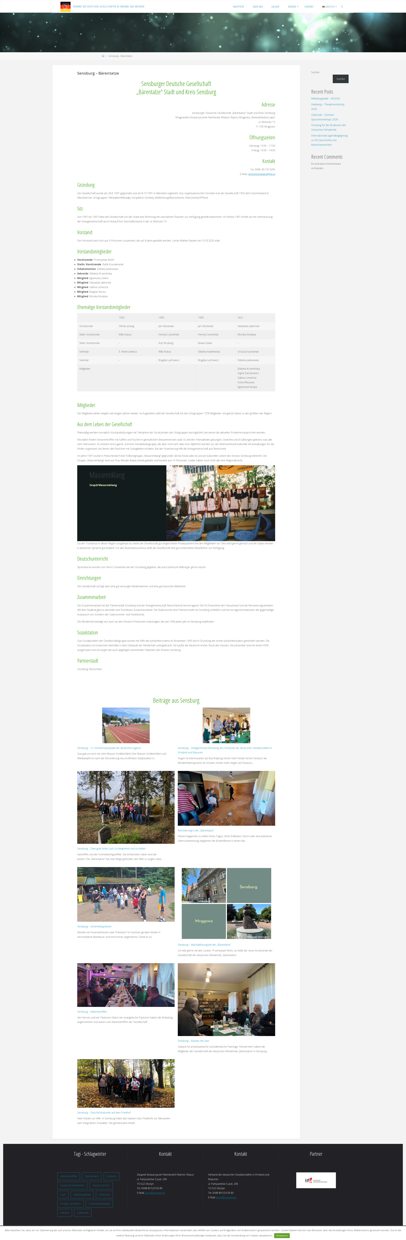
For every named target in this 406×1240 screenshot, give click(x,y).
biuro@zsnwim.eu (155, 1193)
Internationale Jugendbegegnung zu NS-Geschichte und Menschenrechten (329, 140)
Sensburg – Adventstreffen (92, 1011)
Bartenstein (91, 1176)
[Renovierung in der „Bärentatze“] (226, 798)
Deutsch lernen (101, 1185)
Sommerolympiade (99, 1203)
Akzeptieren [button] (282, 1235)
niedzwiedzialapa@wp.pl (261, 174)
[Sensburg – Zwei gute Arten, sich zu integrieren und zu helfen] (126, 807)
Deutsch (111, 1176)
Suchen (315, 72)
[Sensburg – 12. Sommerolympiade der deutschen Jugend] (126, 725)
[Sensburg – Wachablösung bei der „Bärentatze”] (226, 903)
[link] (342, 6)
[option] (316, 1180)
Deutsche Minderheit (72, 1185)
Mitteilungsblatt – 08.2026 (325, 98)
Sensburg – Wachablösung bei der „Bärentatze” (205, 944)
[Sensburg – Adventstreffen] (126, 985)
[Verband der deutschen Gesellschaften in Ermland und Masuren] (65, 6)
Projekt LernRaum (70, 1203)
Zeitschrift (82, 1213)
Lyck (62, 1194)
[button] (289, 1181)
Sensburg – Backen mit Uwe (193, 1041)
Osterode (104, 1194)
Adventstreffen (68, 1176)
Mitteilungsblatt (82, 1194)
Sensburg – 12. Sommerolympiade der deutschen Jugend (109, 748)
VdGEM (64, 1213)
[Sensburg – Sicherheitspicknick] (126, 894)
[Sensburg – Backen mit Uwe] (226, 999)
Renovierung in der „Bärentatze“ (196, 830)
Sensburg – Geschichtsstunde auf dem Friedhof (104, 1112)
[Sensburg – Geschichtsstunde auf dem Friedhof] (126, 1083)
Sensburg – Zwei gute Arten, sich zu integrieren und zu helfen (111, 848)
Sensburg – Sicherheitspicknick (94, 926)
